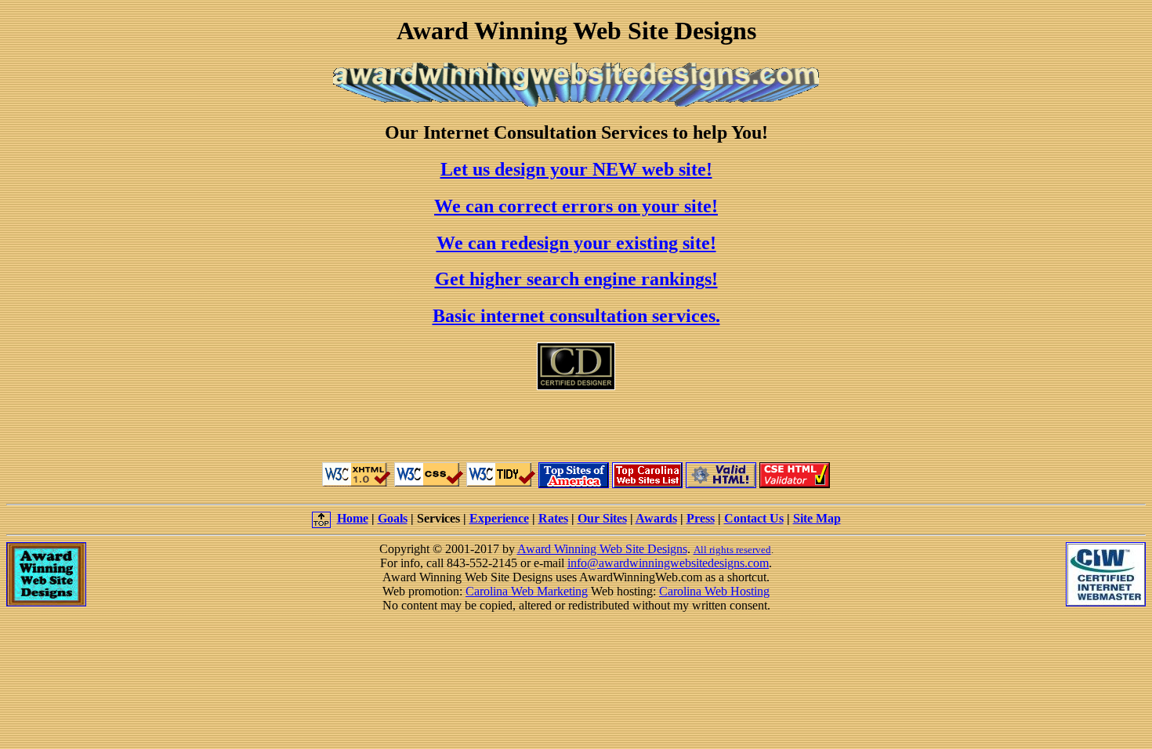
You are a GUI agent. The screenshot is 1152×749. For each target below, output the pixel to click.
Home (352, 518)
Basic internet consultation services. (576, 316)
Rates (553, 518)
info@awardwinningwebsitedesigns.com (668, 563)
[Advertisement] (576, 426)
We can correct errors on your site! (576, 206)
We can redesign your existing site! (576, 243)
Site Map (817, 518)
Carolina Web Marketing (527, 591)
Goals (393, 518)
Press (700, 518)
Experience (499, 518)
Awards (656, 518)
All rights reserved (732, 549)
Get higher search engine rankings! (576, 279)
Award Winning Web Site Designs (602, 548)
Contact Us (754, 518)
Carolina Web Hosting (714, 591)
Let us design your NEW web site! (576, 169)
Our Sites (602, 518)
